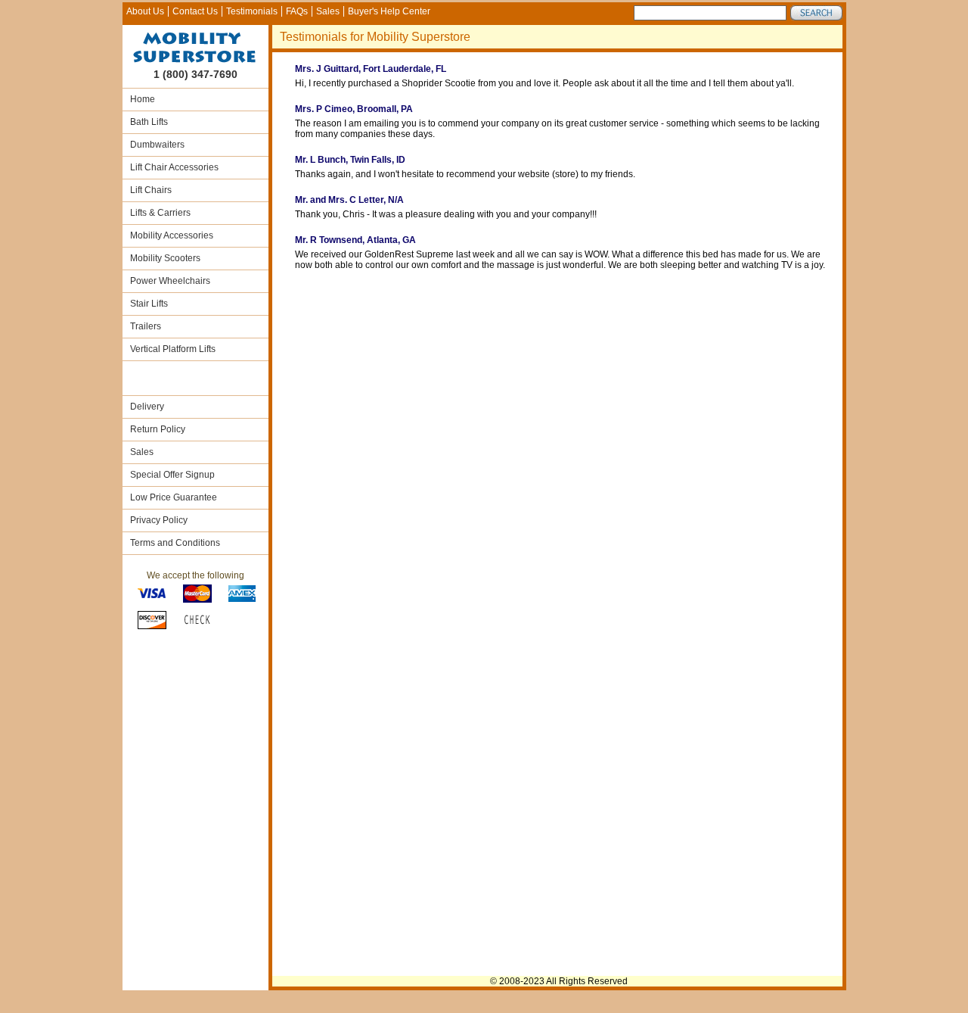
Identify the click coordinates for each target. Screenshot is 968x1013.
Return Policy (157, 429)
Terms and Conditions (175, 543)
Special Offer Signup (172, 474)
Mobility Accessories (171, 235)
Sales (328, 11)
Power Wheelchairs (170, 281)
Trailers (145, 326)
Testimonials (252, 11)
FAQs (297, 11)
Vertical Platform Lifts (173, 349)
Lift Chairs (151, 190)
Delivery (147, 406)
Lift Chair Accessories (174, 167)
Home (142, 99)
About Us (145, 11)
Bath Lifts (149, 122)
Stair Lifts (149, 303)
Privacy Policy (159, 520)
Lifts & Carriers (160, 212)
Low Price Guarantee (173, 497)
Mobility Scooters (165, 258)
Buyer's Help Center (389, 11)
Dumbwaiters (157, 144)
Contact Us (195, 11)
